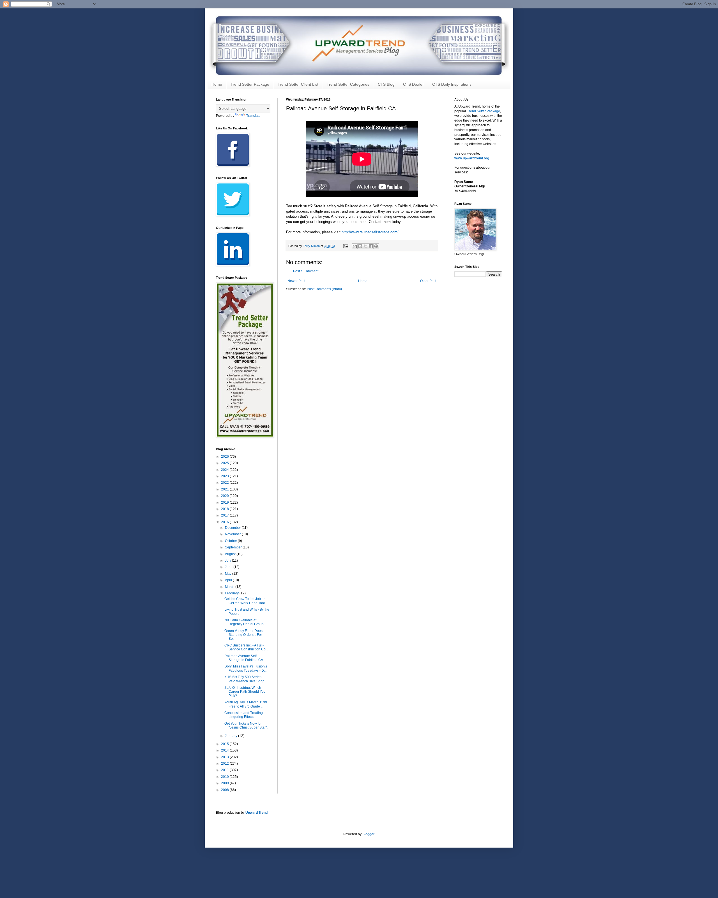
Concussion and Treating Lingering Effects (243, 715)
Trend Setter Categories (348, 84)
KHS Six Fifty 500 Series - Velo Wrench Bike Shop (244, 679)
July (228, 560)
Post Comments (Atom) (324, 289)
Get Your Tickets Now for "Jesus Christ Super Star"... (246, 725)
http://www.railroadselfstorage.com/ (370, 232)
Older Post (428, 281)
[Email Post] (345, 246)
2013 (225, 757)
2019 (225, 502)
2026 (225, 457)
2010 (225, 777)
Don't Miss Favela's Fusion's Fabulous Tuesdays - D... (245, 668)
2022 (225, 483)
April (229, 580)
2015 (225, 744)
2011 (225, 770)
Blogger (368, 834)
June (229, 567)
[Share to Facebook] (371, 246)
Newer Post (296, 281)
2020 (225, 496)
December (233, 528)
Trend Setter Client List (298, 84)
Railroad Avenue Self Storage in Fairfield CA (243, 658)
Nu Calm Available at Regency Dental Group (244, 622)
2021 (225, 489)
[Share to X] (365, 246)
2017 (225, 515)
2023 (225, 476)
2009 (225, 783)
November (233, 534)
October (231, 541)
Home (216, 84)
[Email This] (355, 246)
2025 (225, 463)
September (234, 547)
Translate (253, 116)
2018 (225, 509)
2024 (225, 470)
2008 (225, 790)
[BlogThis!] (360, 246)
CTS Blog (386, 84)
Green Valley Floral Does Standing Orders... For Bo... (243, 635)
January (231, 736)
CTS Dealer (413, 84)
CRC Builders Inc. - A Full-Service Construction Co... (246, 647)
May (228, 574)
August (230, 554)
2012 (225, 764)
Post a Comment (305, 271)
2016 (225, 522)
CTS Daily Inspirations (451, 84)
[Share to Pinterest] (376, 246)
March (230, 587)
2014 (225, 750)
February (232, 593)
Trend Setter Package (250, 84)
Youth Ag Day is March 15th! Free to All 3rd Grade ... (245, 704)
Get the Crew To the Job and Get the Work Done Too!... (246, 601)
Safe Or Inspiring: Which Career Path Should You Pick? (245, 692)
